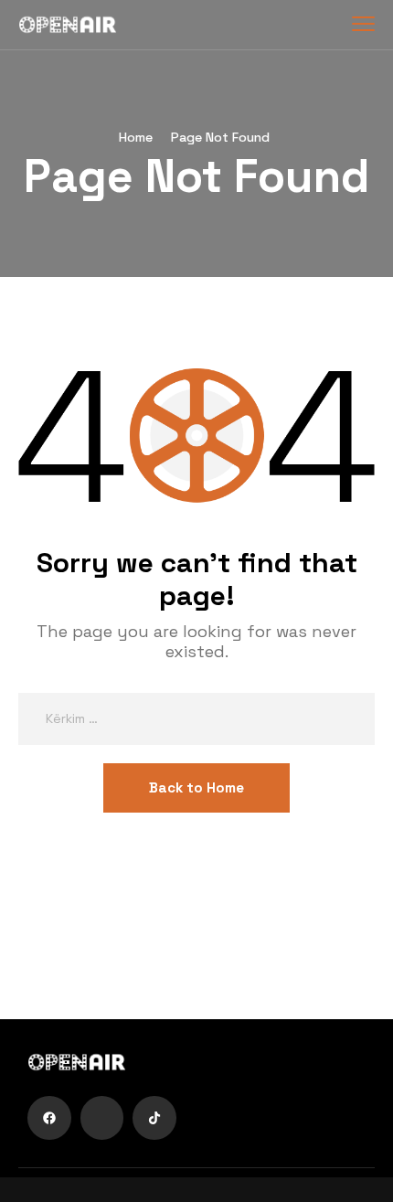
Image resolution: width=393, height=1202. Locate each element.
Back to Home (196, 787)
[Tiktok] (154, 1118)
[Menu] (363, 23)
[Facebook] (49, 1118)
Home (136, 137)
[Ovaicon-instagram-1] (102, 1118)
